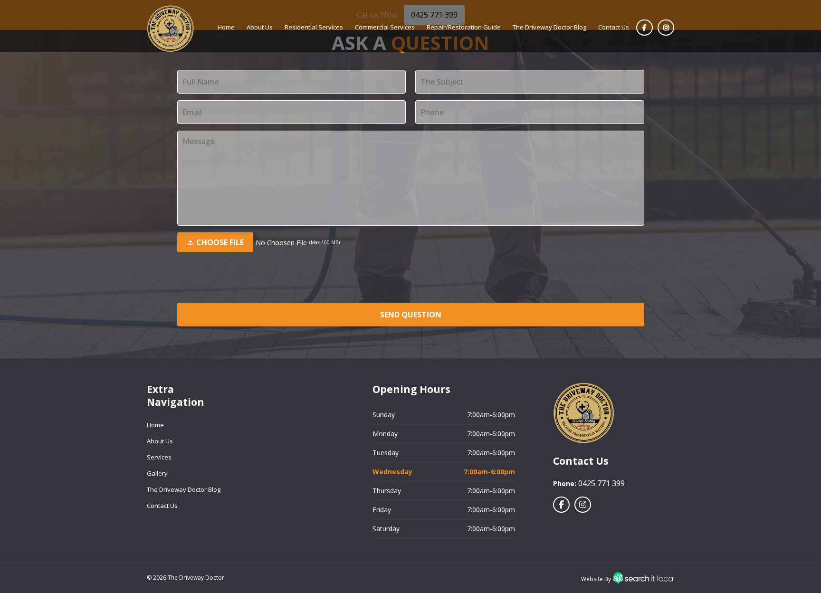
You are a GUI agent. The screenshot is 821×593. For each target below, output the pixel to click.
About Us (260, 27)
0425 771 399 (601, 483)
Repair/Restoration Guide (464, 27)
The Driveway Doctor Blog (549, 27)
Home (226, 27)
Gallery (157, 473)
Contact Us (613, 27)
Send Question (410, 314)
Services (159, 457)
